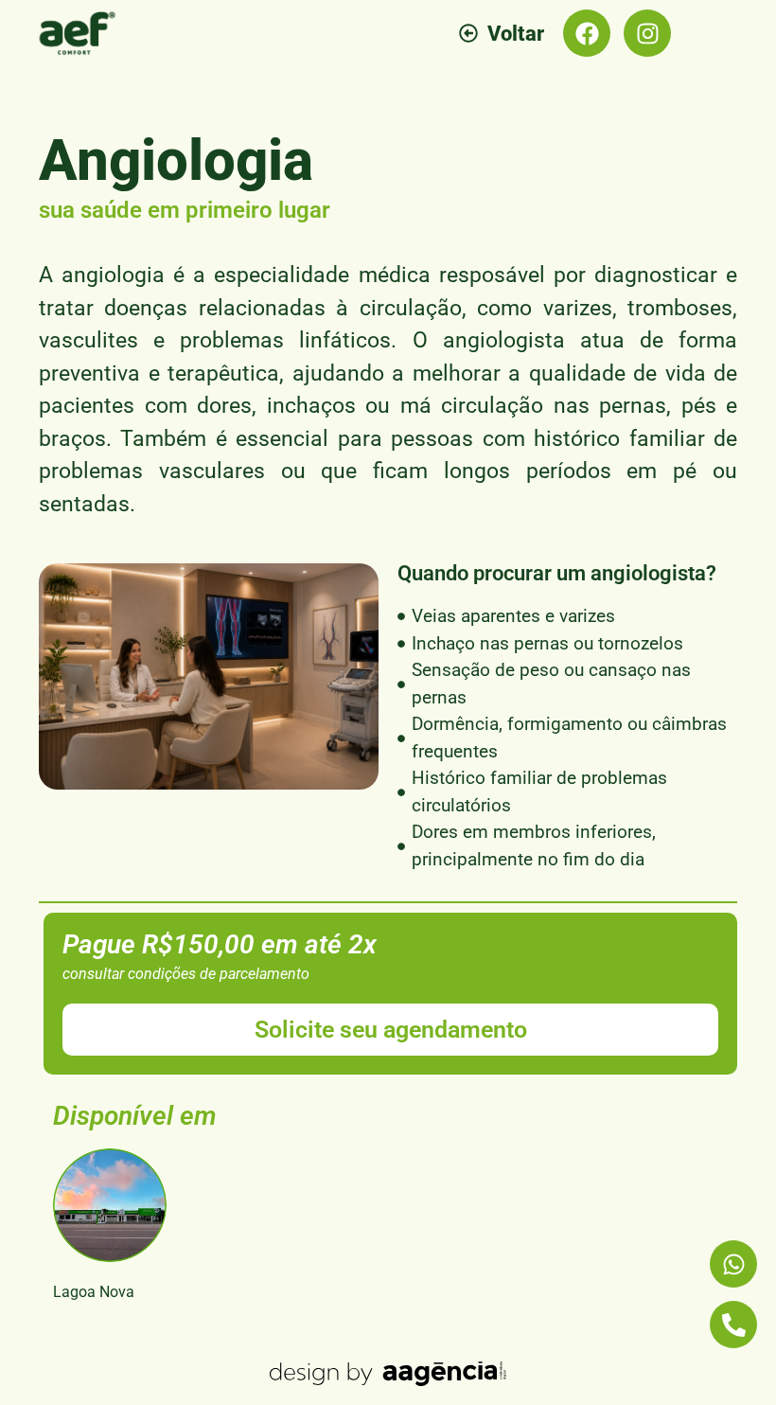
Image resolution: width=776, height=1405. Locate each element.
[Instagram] (647, 33)
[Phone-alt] (733, 1324)
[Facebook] (586, 33)
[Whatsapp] (733, 1264)
